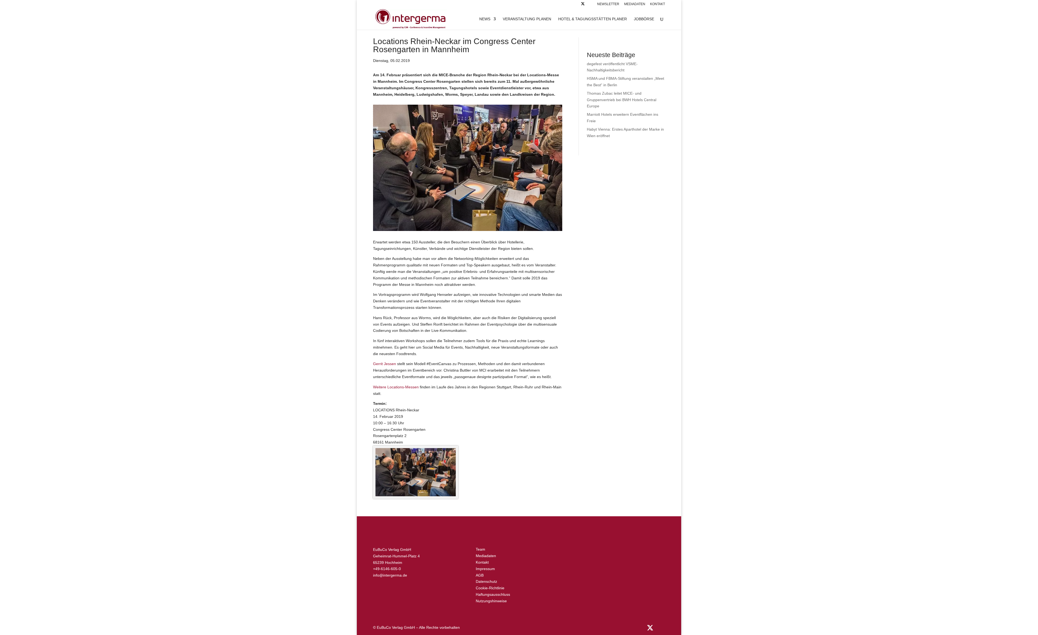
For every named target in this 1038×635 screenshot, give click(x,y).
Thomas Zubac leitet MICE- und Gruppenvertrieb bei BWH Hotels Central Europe (621, 99)
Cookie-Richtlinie (490, 588)
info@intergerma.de (390, 575)
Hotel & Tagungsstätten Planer (592, 19)
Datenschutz (486, 581)
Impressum (485, 569)
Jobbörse (644, 19)
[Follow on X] (583, 5)
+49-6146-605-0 (387, 569)
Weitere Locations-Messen (396, 387)
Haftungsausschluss (493, 594)
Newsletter (608, 4)
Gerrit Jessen (384, 364)
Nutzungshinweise (491, 601)
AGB (480, 575)
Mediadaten (634, 4)
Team (480, 549)
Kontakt (657, 4)
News (484, 19)
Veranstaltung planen (527, 19)
